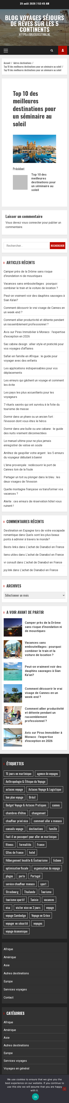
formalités (25, 844)
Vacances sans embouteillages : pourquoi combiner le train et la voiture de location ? (13, 649)
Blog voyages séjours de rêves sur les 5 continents (34, 23)
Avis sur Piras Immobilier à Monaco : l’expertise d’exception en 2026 (13, 737)
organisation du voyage (47, 868)
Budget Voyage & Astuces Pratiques (26, 805)
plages (9, 876)
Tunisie (34, 900)
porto (22, 876)
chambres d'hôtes (16, 813)
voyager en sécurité (17, 923)
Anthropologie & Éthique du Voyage (25, 781)
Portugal (35, 876)
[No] (64, 1089)
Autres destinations (16, 973)
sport (43, 884)
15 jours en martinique (18, 773)
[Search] (52, 50)
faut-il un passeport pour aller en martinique (31, 836)
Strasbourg (12, 892)
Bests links (11, 547)
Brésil (32, 797)
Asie (7, 965)
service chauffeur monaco (20, 884)
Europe (8, 981)
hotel (32, 852)
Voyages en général (16, 1068)
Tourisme (46, 892)
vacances (49, 900)
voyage (50, 907)
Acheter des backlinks (62, 50)
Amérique (10, 957)
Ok (35, 1096)
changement (39, 813)
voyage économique (16, 931)
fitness (9, 844)
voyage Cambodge (16, 915)
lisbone (57, 860)
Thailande (29, 892)
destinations (36, 829)
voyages (37, 923)
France (40, 844)
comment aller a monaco (48, 821)
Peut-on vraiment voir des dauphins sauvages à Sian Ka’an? (13, 671)
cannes (56, 805)
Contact (8, 997)
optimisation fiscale (17, 868)
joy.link (8, 570)
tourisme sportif (15, 900)
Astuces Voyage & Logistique (45, 789)
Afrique (8, 949)
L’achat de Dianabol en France (45, 547)
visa (8, 907)
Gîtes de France (14, 852)
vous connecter (31, 222)
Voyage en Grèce (40, 915)
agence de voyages (47, 773)
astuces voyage (14, 789)
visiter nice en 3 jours (28, 907)
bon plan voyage (14, 797)
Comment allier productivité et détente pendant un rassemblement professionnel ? (13, 715)
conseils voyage (14, 829)
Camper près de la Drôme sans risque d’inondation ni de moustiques (13, 627)
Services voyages (15, 989)
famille (53, 829)
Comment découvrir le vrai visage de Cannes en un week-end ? (13, 693)
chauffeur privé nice (17, 821)
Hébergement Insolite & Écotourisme (26, 860)
